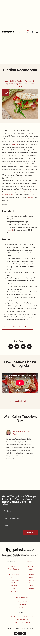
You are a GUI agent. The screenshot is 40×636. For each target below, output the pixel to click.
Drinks (31, 583)
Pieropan (30, 197)
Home (13, 566)
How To (31, 588)
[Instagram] (20, 633)
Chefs (13, 583)
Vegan (31, 569)
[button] (32, 32)
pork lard (10, 230)
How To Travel (22, 607)
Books (13, 577)
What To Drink (22, 605)
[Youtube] (24, 633)
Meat (31, 577)
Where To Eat (22, 602)
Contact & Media (13, 575)
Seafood (31, 572)
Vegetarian (31, 566)
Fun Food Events (22, 620)
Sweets (31, 580)
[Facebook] (16, 633)
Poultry (31, 575)
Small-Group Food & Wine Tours (22, 617)
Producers (13, 586)
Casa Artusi (14, 144)
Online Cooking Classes (22, 622)
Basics (31, 586)
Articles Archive (13, 580)
